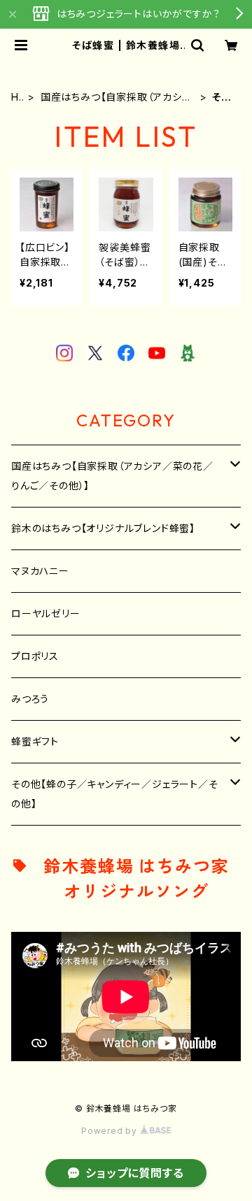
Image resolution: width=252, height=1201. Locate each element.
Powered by (110, 1131)
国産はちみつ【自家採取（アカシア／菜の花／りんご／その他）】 (116, 97)
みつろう (30, 699)
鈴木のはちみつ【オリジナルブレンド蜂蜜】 (103, 528)
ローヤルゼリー (45, 613)
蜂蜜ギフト (35, 741)
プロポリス (35, 656)
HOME (15, 97)
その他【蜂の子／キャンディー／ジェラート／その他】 (114, 794)
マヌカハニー (40, 571)
